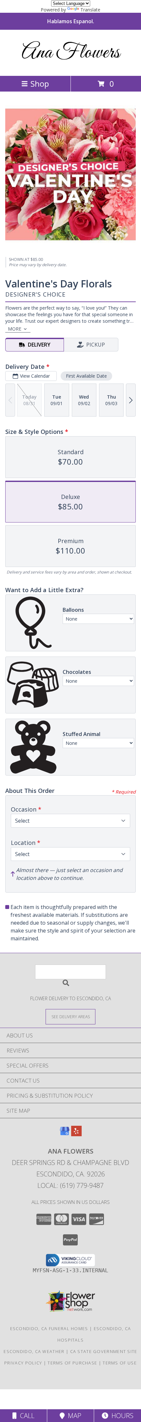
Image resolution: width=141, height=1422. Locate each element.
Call (25, 1415)
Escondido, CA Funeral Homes (49, 1328)
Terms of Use (120, 1363)
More (14, 329)
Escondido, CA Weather (34, 1351)
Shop (39, 83)
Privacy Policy (23, 1363)
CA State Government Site (103, 1351)
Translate (90, 10)
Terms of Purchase (72, 1363)
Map (73, 1415)
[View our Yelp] (76, 1134)
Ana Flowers (71, 53)
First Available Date (86, 376)
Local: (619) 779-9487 (70, 1185)
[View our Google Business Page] (64, 1134)
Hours (120, 1415)
